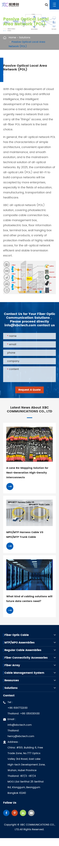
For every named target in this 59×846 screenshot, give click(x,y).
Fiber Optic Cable (16, 635)
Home (12, 37)
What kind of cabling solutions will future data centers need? (29, 598)
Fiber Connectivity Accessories (26, 658)
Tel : (24, 708)
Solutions (24, 37)
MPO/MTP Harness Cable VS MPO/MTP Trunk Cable (24, 534)
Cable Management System (24, 673)
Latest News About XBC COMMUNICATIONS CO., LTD (29, 409)
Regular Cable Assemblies (22, 650)
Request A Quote (29, 390)
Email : (21, 727)
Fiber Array (12, 665)
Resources (11, 680)
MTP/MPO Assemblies (19, 642)
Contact (8, 695)
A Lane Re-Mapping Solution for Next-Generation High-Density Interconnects (27, 473)
